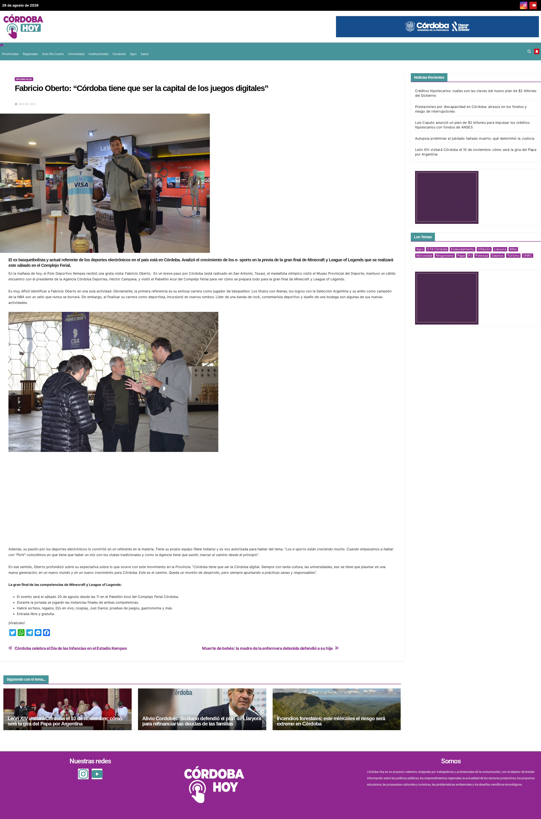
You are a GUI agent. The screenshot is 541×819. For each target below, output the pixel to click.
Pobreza (481, 255)
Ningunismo (445, 255)
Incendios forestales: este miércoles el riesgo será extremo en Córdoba (331, 721)
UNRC (527, 255)
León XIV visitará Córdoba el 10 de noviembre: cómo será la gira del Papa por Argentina (65, 721)
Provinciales (10, 54)
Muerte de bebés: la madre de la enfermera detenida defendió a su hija (267, 648)
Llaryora (500, 249)
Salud (145, 54)
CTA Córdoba (437, 249)
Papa (461, 255)
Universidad (76, 54)
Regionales (30, 54)
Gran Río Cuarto (53, 54)
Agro (133, 54)
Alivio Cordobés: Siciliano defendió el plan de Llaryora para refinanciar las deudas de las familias (201, 721)
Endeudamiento (462, 249)
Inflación (484, 249)
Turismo (513, 255)
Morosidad (424, 255)
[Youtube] (97, 774)
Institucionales (98, 54)
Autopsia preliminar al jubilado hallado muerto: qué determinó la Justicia (474, 138)
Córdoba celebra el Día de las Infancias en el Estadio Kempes (71, 648)
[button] (529, 51)
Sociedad (119, 54)
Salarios (498, 255)
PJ (470, 255)
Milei (513, 249)
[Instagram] (83, 774)
